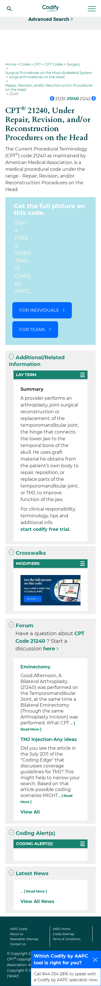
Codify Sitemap (63, 934)
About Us (16, 934)
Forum (24, 626)
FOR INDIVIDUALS (39, 310)
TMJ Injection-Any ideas (48, 739)
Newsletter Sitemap (24, 939)
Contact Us (18, 944)
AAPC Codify (18, 929)
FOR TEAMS (32, 329)
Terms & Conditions (67, 939)
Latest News (32, 873)
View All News (37, 901)
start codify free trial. (45, 529)
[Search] (9, 8)
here (49, 649)
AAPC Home (61, 929)
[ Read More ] (35, 891)
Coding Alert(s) (35, 833)
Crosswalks (31, 553)
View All (30, 812)
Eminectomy (35, 667)
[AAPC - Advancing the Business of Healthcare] (50, 8)
